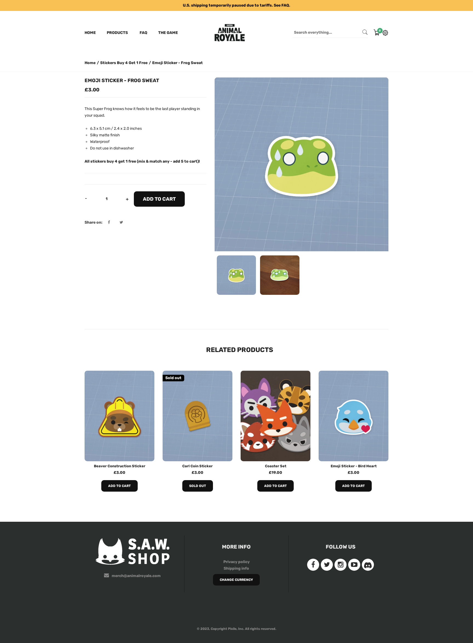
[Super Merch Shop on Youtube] (354, 565)
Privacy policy (236, 562)
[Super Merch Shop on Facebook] (313, 565)
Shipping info (236, 568)
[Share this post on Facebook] (113, 222)
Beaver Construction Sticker (119, 466)
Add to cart (119, 486)
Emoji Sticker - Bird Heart (354, 466)
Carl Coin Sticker (197, 466)
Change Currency (236, 580)
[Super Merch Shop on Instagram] (340, 565)
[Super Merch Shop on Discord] (368, 565)
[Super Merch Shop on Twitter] (327, 565)
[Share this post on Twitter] (121, 222)
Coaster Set (275, 466)
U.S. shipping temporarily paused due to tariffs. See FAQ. (236, 5)
